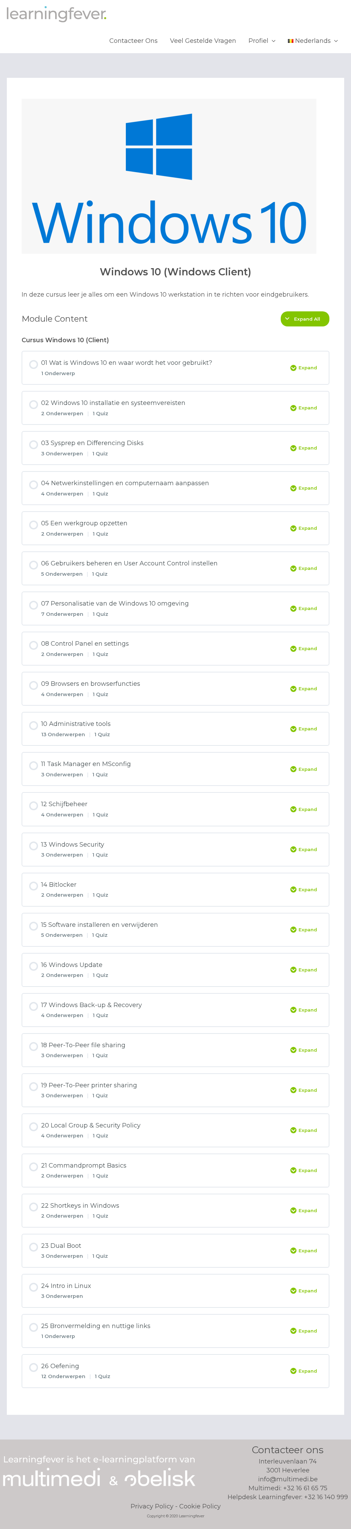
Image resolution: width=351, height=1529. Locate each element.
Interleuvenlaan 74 (288, 1466)
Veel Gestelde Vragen (203, 41)
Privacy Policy (152, 1506)
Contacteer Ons (133, 41)
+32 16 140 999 (326, 1497)
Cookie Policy (200, 1506)
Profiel (258, 41)
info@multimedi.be (288, 1479)
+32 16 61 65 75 (305, 1488)
